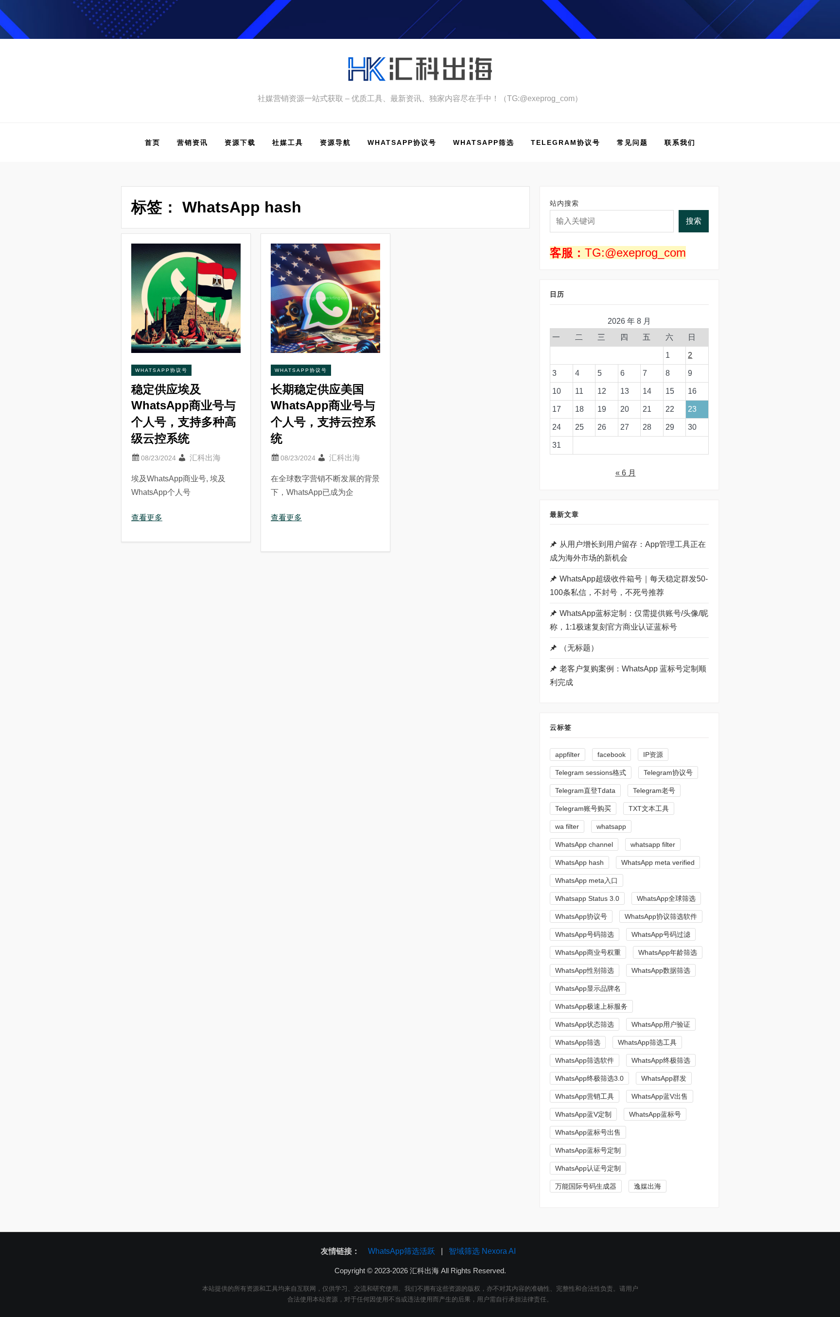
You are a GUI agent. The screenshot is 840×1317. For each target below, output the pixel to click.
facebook (611, 754)
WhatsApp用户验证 (660, 1024)
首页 (152, 142)
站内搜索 (564, 203)
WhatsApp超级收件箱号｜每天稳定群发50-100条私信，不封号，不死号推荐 (629, 586)
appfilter (567, 754)
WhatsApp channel (584, 844)
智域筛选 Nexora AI (482, 1251)
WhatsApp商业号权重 (588, 952)
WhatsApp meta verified (658, 862)
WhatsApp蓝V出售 (659, 1096)
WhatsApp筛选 (483, 142)
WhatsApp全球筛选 (666, 898)
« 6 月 (625, 473)
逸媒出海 (647, 1186)
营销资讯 (192, 142)
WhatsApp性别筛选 (584, 970)
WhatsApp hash (579, 862)
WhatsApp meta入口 (586, 880)
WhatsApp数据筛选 (660, 970)
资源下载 (240, 142)
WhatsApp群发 (663, 1078)
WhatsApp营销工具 (584, 1096)
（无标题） (579, 648)
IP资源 (653, 754)
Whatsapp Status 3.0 (587, 898)
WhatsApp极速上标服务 (591, 1006)
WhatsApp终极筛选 (660, 1060)
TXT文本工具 (649, 808)
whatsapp (611, 826)
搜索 (693, 221)
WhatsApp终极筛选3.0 (589, 1078)
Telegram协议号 (565, 142)
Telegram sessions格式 (590, 772)
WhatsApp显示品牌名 (588, 988)
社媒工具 (287, 142)
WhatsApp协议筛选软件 (661, 916)
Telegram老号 (654, 790)
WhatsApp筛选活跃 (401, 1251)
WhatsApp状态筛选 (584, 1024)
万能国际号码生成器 (585, 1186)
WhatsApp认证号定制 (588, 1168)
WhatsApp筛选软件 (584, 1060)
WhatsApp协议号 (402, 142)
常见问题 (632, 142)
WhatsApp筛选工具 (647, 1042)
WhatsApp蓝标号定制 (588, 1150)
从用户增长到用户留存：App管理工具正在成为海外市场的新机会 (628, 551)
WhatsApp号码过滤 (660, 934)
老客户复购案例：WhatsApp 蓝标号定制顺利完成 (628, 675)
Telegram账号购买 (583, 808)
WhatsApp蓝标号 (655, 1114)
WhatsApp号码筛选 (584, 934)
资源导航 (335, 142)
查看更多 (146, 517)
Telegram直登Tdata (585, 790)
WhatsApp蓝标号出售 (588, 1132)
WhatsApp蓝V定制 (583, 1114)
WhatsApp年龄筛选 (667, 952)
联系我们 (680, 142)
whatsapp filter (652, 844)
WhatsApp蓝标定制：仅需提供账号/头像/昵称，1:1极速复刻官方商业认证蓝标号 (629, 620)
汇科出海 (205, 458)
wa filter (567, 826)
